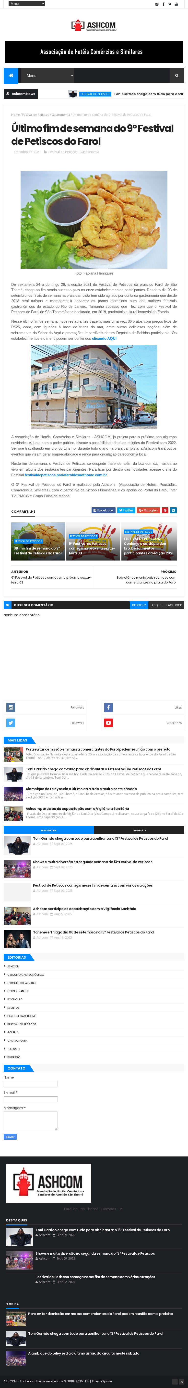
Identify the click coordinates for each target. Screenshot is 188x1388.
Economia (14, 999)
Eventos (13, 1008)
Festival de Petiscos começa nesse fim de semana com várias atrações (93, 885)
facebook (174, 605)
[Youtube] (175, 1382)
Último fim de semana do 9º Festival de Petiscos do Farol (37, 551)
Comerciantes (18, 991)
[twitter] (170, 4)
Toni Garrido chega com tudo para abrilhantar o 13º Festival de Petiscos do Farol (93, 769)
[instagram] (157, 4)
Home (15, 115)
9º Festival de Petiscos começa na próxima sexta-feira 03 (92, 548)
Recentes (49, 830)
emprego (13, 1057)
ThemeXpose (102, 1381)
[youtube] (176, 4)
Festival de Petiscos (76, 94)
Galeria (12, 1032)
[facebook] (163, 4)
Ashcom (13, 966)
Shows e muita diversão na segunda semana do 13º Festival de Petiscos (92, 861)
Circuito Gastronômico (25, 975)
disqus (156, 605)
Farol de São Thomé (21, 1016)
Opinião (139, 830)
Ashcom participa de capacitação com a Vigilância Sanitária (77, 808)
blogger (139, 605)
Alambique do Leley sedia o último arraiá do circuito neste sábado (81, 788)
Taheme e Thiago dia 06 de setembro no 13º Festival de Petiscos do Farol (93, 932)
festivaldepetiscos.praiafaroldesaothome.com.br (66, 475)
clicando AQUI (104, 338)
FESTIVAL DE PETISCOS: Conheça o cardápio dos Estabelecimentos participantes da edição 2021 (148, 546)
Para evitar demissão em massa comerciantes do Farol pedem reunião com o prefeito (98, 749)
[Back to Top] (181, 1382)
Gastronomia (61, 115)
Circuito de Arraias (21, 983)
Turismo (13, 1049)
